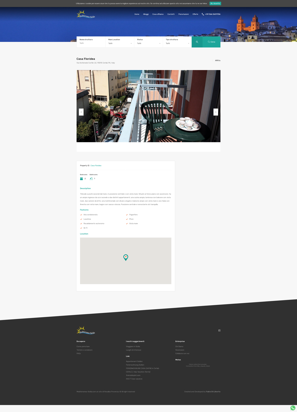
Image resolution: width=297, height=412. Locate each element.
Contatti (171, 14)
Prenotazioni (183, 14)
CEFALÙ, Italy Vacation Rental (138, 372)
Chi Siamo (179, 346)
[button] (125, 257)
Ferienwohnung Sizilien (135, 365)
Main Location (114, 40)
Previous (81, 112)
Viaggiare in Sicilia (133, 346)
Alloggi (145, 14)
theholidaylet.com (133, 375)
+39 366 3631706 (212, 14)
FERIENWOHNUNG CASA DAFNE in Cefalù (142, 368)
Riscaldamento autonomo (94, 223)
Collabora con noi (182, 353)
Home (136, 14)
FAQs (79, 353)
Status (140, 40)
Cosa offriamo (158, 14)
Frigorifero (133, 215)
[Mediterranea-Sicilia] (86, 17)
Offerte (195, 14)
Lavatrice (87, 219)
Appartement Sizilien (134, 361)
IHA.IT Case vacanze (134, 379)
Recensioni (179, 350)
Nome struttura (86, 40)
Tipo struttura (172, 40)
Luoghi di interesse (133, 350)
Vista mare (133, 223)
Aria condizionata (90, 215)
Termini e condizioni (84, 350)
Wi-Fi (85, 228)
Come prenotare (83, 346)
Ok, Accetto (215, 3)
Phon (131, 219)
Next (215, 112)
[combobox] (119, 43)
